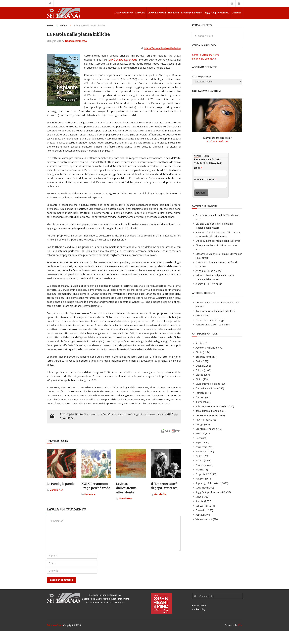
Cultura (199, 370)
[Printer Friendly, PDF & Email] (170, 432)
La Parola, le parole (60, 484)
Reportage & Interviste (192, 12)
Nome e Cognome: (205, 179)
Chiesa (199, 365)
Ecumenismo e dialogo (208, 383)
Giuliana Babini (203, 223)
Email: (198, 167)
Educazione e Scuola (207, 388)
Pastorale (201, 451)
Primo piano (202, 465)
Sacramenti (202, 487)
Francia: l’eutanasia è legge (210, 320)
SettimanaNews (55, 625)
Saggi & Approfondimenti (217, 12)
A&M (240, 625)
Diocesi (200, 374)
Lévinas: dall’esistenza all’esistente (126, 488)
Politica (199, 460)
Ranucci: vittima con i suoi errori (223, 240)
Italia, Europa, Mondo (207, 410)
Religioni (200, 478)
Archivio (200, 343)
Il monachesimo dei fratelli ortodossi (215, 311)
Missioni (200, 433)
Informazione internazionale (211, 406)
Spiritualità (201, 505)
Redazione (89, 494)
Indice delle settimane (204, 58)
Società (200, 501)
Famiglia (200, 392)
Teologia (200, 510)
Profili (199, 469)
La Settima (140, 12)
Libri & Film (173, 12)
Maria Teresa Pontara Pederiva (162, 48)
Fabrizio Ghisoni (204, 275)
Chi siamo (236, 12)
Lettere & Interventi (157, 12)
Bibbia (63, 25)
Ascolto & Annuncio (123, 12)
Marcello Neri (56, 489)
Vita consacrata (204, 519)
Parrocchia (201, 447)
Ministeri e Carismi (205, 428)
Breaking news (203, 356)
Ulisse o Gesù (214, 270)
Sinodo (199, 496)
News (199, 438)
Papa (198, 442)
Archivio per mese (202, 76)
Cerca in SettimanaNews (205, 54)
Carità (199, 361)
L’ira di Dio (216, 283)
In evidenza (202, 401)
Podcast (200, 456)
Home (50, 25)
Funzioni (200, 397)
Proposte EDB (203, 474)
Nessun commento (76, 40)
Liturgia (200, 424)
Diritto (199, 379)
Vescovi (200, 514)
